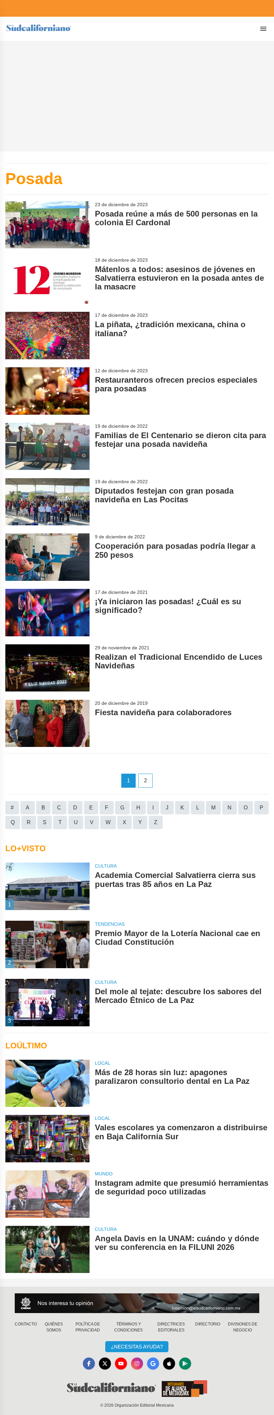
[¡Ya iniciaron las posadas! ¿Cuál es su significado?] (47, 612)
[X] (105, 1364)
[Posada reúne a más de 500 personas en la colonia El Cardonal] (47, 225)
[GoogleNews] (153, 1364)
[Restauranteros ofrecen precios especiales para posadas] (47, 391)
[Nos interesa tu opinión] (137, 1303)
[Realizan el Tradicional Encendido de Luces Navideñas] (47, 668)
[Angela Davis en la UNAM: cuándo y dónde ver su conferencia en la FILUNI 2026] (47, 1249)
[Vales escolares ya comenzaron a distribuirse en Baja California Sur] (47, 1138)
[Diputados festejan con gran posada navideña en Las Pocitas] (47, 502)
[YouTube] (121, 1364)
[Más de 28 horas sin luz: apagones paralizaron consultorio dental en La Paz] (47, 1083)
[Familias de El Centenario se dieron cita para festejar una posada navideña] (47, 446)
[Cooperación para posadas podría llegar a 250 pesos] (47, 557)
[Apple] (169, 1364)
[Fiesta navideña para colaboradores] (47, 723)
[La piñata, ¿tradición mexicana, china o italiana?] (47, 335)
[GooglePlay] (185, 1364)
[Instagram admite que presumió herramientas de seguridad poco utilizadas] (47, 1194)
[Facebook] (89, 1364)
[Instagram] (137, 1364)
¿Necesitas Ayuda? (137, 1346)
